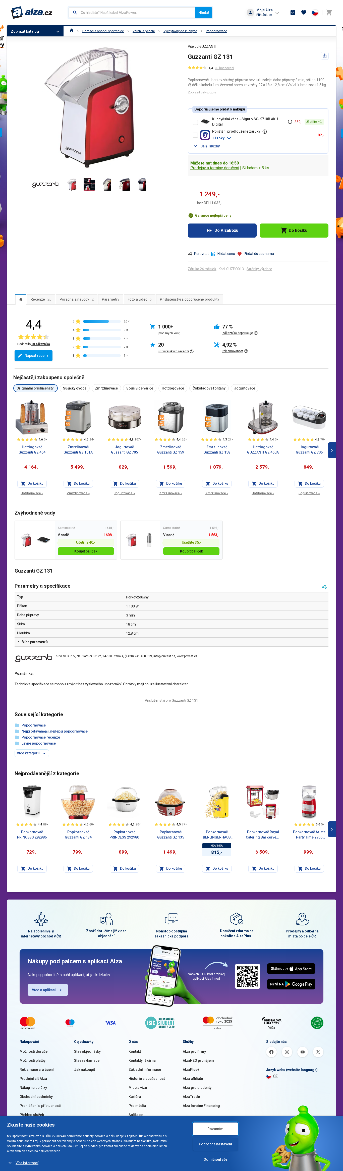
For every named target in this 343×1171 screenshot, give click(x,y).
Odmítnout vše (215, 1159)
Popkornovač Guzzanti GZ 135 (170, 834)
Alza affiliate (193, 1079)
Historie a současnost (147, 1079)
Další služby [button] (210, 146)
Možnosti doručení (35, 1051)
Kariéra (135, 1097)
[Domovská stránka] (72, 31)
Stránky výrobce (259, 269)
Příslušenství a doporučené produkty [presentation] (189, 299)
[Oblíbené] (304, 13)
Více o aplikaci (44, 990)
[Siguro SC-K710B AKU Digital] (43, 540)
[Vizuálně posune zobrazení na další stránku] (332, 450)
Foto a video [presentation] (140, 299)
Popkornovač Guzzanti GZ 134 (78, 834)
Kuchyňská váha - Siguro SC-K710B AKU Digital (245, 121)
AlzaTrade (191, 1097)
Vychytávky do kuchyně (180, 31)
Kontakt (135, 1051)
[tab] (20, 299)
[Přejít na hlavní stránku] (31, 12)
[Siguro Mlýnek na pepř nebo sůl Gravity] (149, 540)
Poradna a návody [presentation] (77, 299)
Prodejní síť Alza (33, 1079)
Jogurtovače (124, 493)
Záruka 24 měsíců (202, 269)
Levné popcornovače (39, 743)
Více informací (27, 1163)
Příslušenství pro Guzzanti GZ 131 (171, 700)
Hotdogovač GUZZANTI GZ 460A (263, 449)
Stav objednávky (87, 1051)
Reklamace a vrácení (37, 1070)
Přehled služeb (32, 1115)
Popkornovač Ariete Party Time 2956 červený (309, 835)
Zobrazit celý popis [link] (202, 92)
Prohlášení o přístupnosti (40, 1106)
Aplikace (136, 1115)
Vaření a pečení (144, 31)
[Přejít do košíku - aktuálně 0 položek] (329, 13)
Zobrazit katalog (25, 31)
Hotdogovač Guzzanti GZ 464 (32, 449)
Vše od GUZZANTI (202, 46)
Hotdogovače (32, 493)
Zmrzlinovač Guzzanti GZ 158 (216, 449)
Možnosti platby (32, 1060)
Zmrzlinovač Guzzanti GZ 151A (78, 449)
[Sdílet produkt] (325, 56)
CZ (275, 1076)
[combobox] (132, 12)
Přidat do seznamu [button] (259, 254)
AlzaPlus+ (191, 1070)
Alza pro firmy (194, 1051)
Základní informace (145, 1070)
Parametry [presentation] (111, 299)
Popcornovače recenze (41, 737)
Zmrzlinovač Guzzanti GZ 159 (170, 449)
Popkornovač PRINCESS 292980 (124, 834)
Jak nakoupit (84, 1070)
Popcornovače (216, 31)
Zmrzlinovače (78, 493)
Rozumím (215, 1129)
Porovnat (201, 254)
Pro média (137, 1106)
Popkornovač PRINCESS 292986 (32, 834)
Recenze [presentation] (41, 299)
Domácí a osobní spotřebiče (103, 31)
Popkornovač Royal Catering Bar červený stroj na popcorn (263, 835)
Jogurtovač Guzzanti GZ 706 (309, 449)
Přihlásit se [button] (264, 15)
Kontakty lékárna (142, 1060)
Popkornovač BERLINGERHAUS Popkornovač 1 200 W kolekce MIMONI (217, 835)
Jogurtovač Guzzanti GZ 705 (124, 449)
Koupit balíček (85, 551)
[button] (262, 138)
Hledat (203, 13)
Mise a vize (138, 1088)
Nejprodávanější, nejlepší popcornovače (55, 731)
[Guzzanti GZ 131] (26, 540)
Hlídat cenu (226, 254)
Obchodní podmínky (36, 1097)
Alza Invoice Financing (201, 1106)
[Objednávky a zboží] (293, 13)
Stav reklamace (86, 1060)
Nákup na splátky (33, 1088)
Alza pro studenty (197, 1088)
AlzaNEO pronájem (198, 1060)
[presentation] (20, 299)
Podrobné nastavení (215, 1144)
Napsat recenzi (37, 356)
